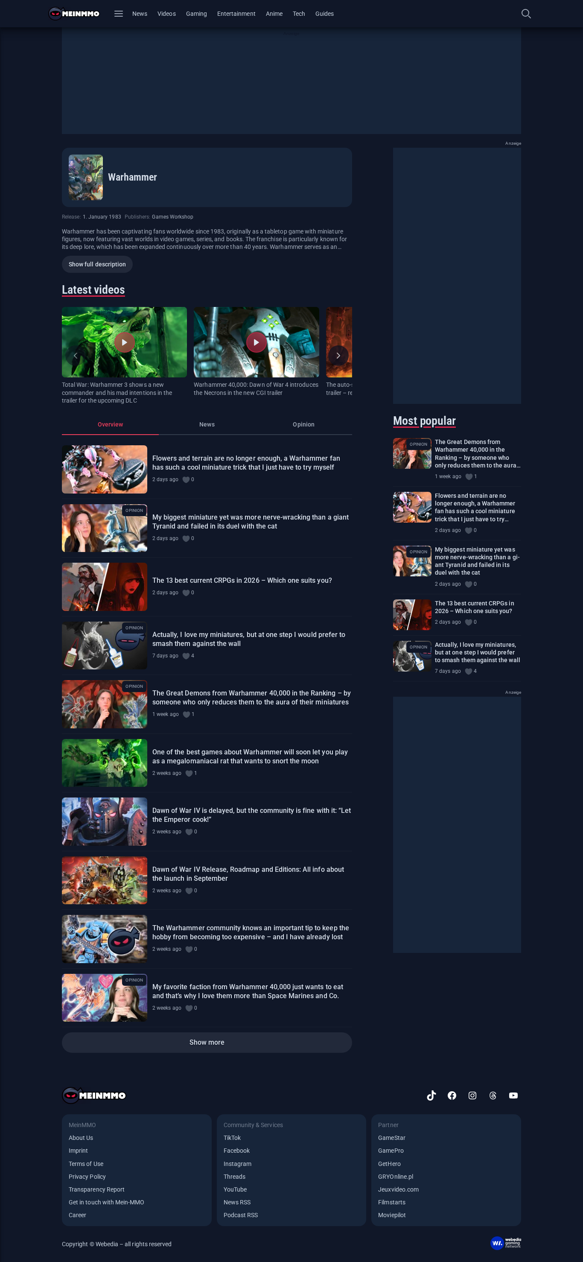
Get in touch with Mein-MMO (106, 1202)
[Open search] (526, 13)
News (139, 13)
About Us (81, 1137)
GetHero (389, 1163)
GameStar (391, 1137)
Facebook (237, 1150)
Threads (234, 1176)
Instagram (238, 1163)
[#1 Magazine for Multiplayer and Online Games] (79, 13)
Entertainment (236, 13)
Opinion (303, 424)
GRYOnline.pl (395, 1176)
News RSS (237, 1202)
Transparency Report (97, 1189)
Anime (274, 13)
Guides (324, 13)
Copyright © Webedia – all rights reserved (117, 1244)
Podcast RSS (241, 1215)
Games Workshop (172, 217)
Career (77, 1215)
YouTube (235, 1189)
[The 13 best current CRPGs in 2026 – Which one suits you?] (104, 587)
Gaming (196, 13)
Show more (206, 1042)
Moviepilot (392, 1215)
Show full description (97, 264)
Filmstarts (391, 1202)
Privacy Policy (87, 1176)
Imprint (78, 1150)
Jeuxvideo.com (398, 1189)
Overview (110, 424)
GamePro (390, 1150)
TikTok (232, 1137)
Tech (299, 13)
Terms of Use (86, 1163)
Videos (166, 13)
